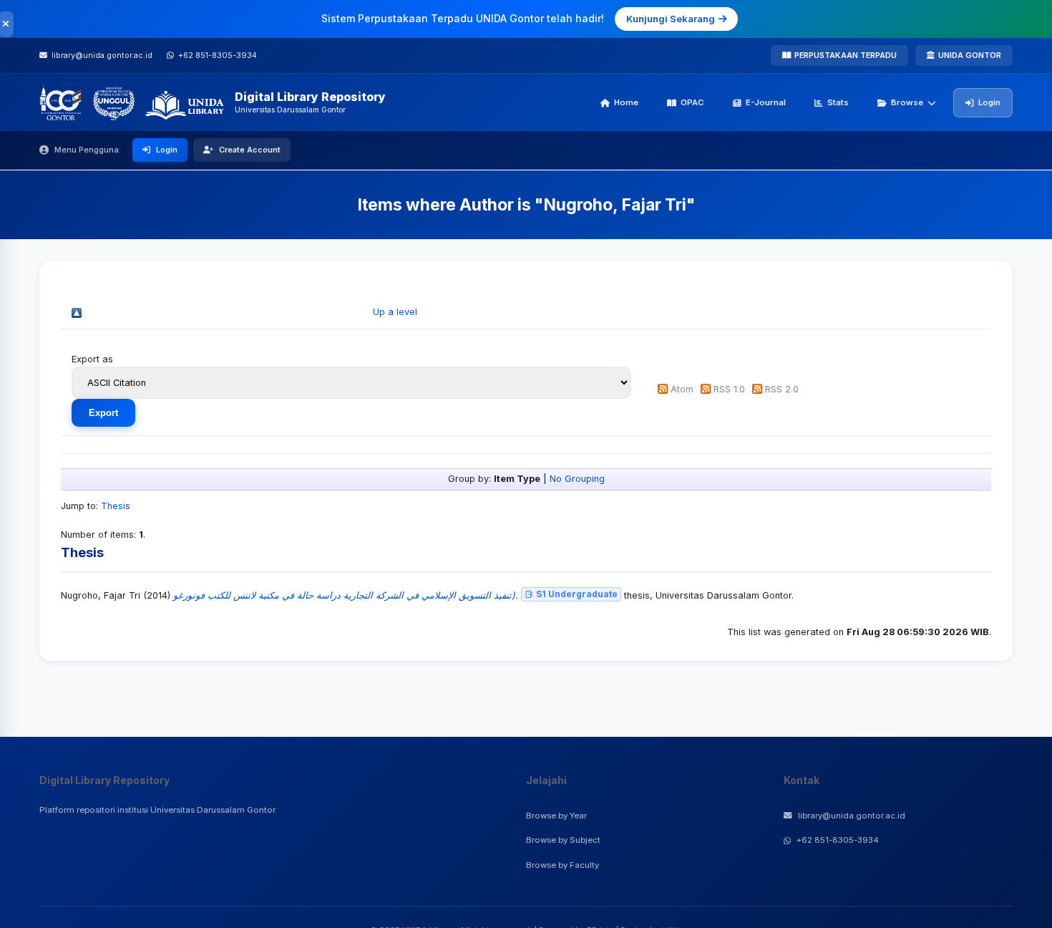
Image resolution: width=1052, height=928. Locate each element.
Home (626, 102)
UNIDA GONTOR (969, 55)
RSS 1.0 (729, 389)
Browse (907, 102)
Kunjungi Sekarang (670, 18)
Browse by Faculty (562, 865)
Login (989, 102)
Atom (682, 389)
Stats (838, 102)
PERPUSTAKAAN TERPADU (845, 55)
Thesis (115, 506)
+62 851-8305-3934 (838, 840)
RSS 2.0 (782, 389)
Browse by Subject (563, 840)
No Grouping (577, 478)
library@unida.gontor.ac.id (851, 816)
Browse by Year (556, 816)
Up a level (395, 311)
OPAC (692, 102)
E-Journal (766, 102)
